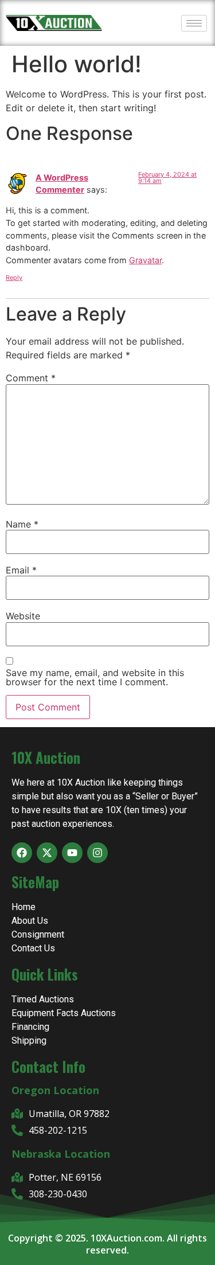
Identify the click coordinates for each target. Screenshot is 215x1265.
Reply (14, 278)
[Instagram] (97, 852)
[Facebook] (21, 852)
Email (21, 570)
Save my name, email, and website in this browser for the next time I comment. (95, 677)
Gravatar (145, 260)
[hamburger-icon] (194, 23)
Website (23, 615)
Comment (31, 377)
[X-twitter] (47, 852)
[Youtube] (72, 852)
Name (22, 524)
